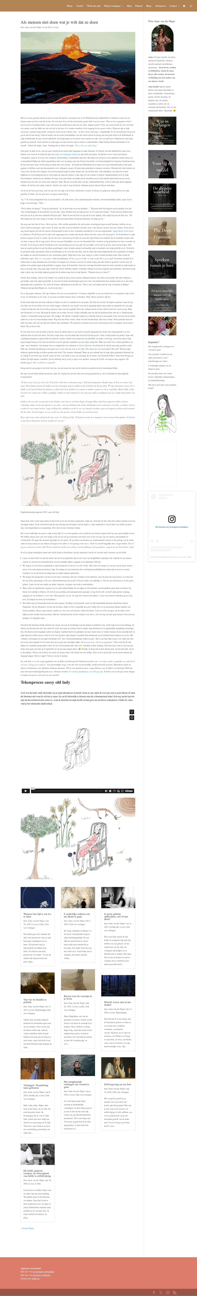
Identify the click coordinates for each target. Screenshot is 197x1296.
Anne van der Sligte (33, 27)
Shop (129, 6)
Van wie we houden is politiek (35, 1001)
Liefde (41, 924)
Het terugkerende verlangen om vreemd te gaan (76, 1084)
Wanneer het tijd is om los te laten (37, 915)
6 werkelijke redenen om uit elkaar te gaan (77, 915)
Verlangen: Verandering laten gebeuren (36, 1086)
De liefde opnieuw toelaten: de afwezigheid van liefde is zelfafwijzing (37, 1173)
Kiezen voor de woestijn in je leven (78, 997)
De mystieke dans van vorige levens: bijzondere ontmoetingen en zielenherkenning (161, 377)
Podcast (138, 6)
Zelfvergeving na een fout (117, 1084)
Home (70, 6)
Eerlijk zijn (33, 1095)
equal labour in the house (123, 231)
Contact (173, 6)
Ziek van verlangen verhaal (66, 154)
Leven (55, 27)
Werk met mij (93, 6)
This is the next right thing (85, 145)
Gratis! (79, 6)
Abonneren (160, 6)
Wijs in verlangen (112, 6)
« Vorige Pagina (27, 1228)
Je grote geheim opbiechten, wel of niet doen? (116, 916)
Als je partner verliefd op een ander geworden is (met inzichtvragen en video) (160, 357)
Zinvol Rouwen (85, 345)
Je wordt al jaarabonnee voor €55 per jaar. (86, 671)
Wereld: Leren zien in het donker (117, 1003)
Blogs (148, 6)
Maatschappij (40, 1010)
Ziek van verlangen (77, 924)
